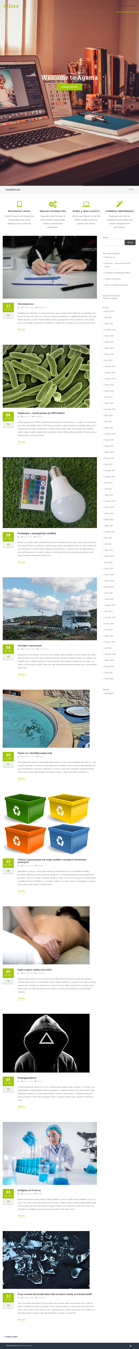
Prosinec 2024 (110, 366)
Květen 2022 (109, 507)
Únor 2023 (108, 464)
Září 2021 (108, 544)
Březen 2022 (109, 519)
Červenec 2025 (110, 330)
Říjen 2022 (109, 483)
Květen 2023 (109, 446)
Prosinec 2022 (110, 470)
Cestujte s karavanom (30, 645)
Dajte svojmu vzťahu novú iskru (35, 969)
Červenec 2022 (110, 501)
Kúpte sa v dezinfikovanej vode (35, 753)
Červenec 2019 (110, 617)
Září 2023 (108, 421)
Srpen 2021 (109, 550)
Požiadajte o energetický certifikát (37, 533)
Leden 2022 (109, 525)
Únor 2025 (108, 360)
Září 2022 (108, 489)
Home (131, 189)
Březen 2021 (109, 556)
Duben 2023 (109, 452)
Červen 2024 (109, 385)
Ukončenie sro (26, 304)
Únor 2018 (108, 672)
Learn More (69, 86)
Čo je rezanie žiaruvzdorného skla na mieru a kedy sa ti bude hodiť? (55, 1294)
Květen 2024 (109, 391)
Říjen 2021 (109, 538)
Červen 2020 (109, 574)
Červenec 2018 (110, 654)
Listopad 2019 (110, 605)
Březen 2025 (109, 354)
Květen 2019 (109, 623)
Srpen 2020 (109, 568)
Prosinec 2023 (110, 409)
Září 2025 (108, 317)
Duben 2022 (109, 513)
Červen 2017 (109, 679)
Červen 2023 (109, 440)
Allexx (11, 6)
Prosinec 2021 (110, 532)
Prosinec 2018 (110, 642)
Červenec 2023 (110, 434)
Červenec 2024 (110, 379)
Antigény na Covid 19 (29, 1190)
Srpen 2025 (109, 323)
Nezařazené (109, 693)
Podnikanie (38, 417)
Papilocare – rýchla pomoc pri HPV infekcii (41, 413)
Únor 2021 (108, 562)
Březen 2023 (109, 458)
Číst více (21, 329)
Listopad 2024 (110, 372)
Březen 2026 (109, 311)
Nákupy (38, 537)
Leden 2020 (109, 599)
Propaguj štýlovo (27, 1078)
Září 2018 (108, 648)
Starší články (10, 1337)
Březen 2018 (109, 666)
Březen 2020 (109, 587)
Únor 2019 (108, 630)
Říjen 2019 (109, 611)
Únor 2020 (108, 593)
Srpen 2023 (109, 428)
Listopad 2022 (110, 477)
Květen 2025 (109, 342)
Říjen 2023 (109, 415)
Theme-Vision (26, 1346)
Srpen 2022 (109, 495)
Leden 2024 (109, 403)
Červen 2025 (109, 336)
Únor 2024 (108, 397)
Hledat (105, 237)
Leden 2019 (109, 636)
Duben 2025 (109, 348)
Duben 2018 (109, 660)
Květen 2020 (109, 581)
